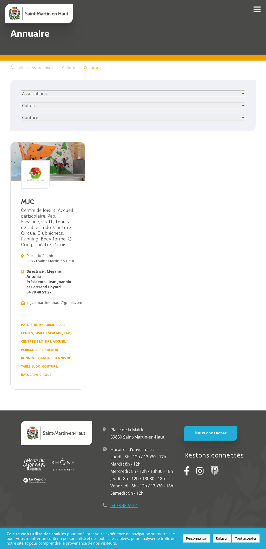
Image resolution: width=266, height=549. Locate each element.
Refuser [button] (222, 538)
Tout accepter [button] (245, 538)
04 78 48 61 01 (124, 505)
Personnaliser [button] (196, 538)
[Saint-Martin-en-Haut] (39, 13)
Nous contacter (211, 433)
